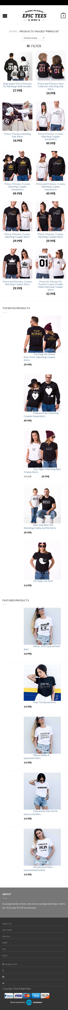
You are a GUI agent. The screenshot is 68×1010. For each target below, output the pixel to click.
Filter (36, 46)
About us (6, 924)
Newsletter (11, 964)
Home (13, 31)
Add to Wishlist (28, 54)
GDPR (4, 943)
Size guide (7, 930)
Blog (4, 955)
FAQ (4, 949)
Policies (6, 936)
